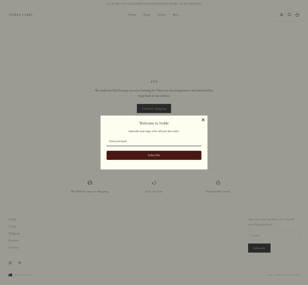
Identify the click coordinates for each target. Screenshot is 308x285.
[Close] (203, 120)
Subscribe (154, 155)
